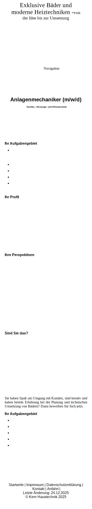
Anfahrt (53, 489)
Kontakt (38, 489)
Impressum (35, 485)
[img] (46, 31)
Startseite (16, 485)
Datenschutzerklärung (64, 485)
